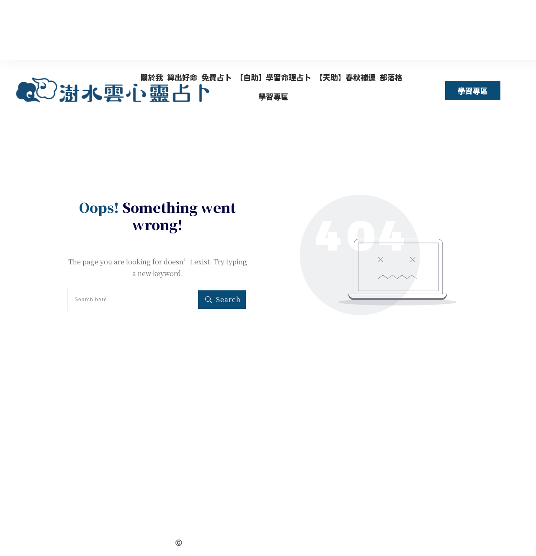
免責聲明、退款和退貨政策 (226, 499)
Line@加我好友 (226, 522)
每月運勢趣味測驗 (226, 487)
